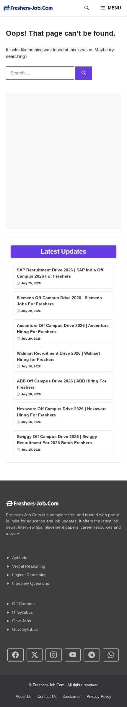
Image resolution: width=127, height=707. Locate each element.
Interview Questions (30, 583)
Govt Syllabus (25, 629)
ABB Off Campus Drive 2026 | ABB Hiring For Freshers (61, 384)
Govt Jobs (21, 620)
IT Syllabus (22, 612)
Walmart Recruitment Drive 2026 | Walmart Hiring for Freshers (58, 356)
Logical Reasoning (29, 574)
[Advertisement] (63, 160)
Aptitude (19, 557)
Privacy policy (99, 696)
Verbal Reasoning (28, 566)
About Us (24, 696)
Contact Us (47, 696)
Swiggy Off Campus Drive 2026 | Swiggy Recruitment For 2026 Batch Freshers (57, 439)
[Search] (83, 73)
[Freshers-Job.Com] (28, 8)
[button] (87, 8)
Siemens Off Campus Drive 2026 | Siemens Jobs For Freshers (59, 300)
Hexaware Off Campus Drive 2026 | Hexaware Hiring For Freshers (62, 411)
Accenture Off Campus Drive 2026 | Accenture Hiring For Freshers (63, 328)
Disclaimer (72, 696)
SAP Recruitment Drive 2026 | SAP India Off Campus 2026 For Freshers (60, 273)
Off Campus (23, 603)
